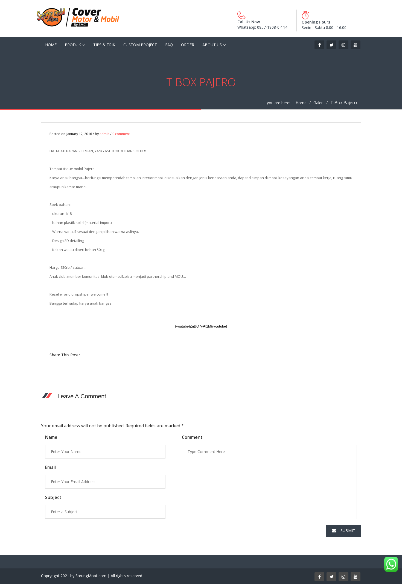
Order (187, 44)
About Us (212, 44)
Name (51, 437)
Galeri (318, 102)
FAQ (169, 44)
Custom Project (140, 44)
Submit (347, 530)
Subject (53, 497)
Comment (192, 437)
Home (51, 44)
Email (50, 467)
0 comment (121, 134)
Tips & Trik (104, 44)
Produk (73, 44)
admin (104, 134)
